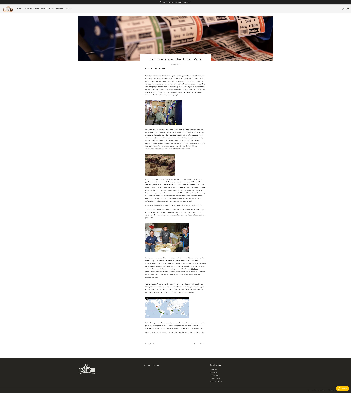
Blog (37, 9)
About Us (28, 9)
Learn (67, 9)
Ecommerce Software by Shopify (317, 390)
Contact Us (45, 9)
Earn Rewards (57, 9)
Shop (19, 9)
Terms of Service (216, 381)
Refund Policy (215, 378)
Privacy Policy (215, 375)
